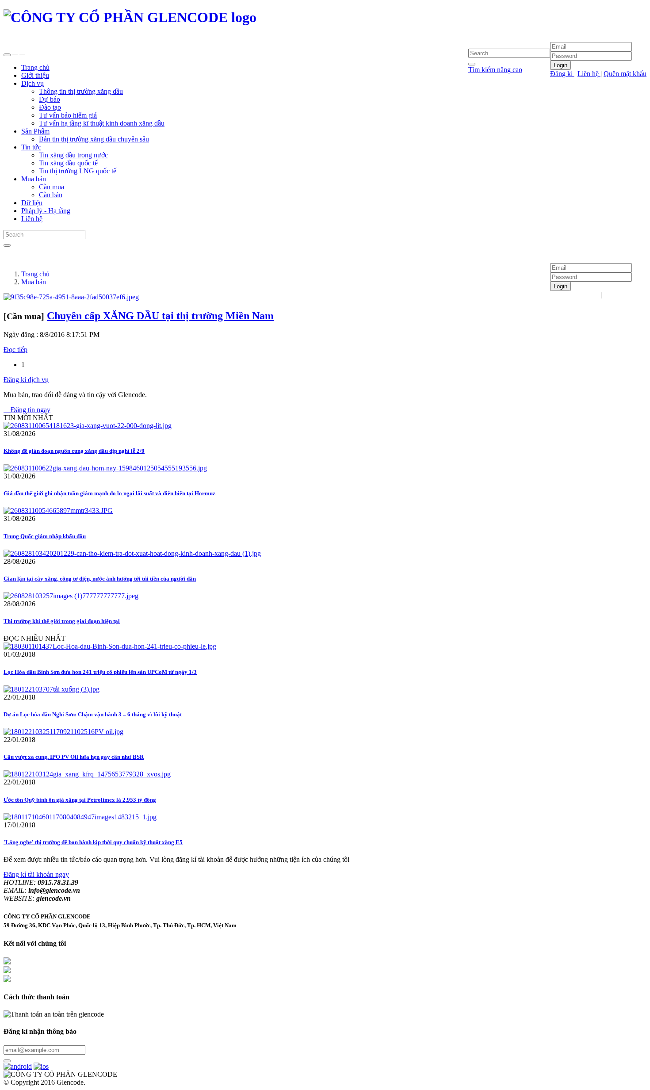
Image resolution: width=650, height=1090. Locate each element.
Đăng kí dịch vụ (26, 379)
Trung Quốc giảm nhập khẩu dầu (45, 536)
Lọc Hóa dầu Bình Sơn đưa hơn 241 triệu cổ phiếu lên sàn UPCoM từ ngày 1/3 (100, 672)
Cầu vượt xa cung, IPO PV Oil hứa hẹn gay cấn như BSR (74, 756)
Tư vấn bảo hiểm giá (68, 115)
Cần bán (50, 195)
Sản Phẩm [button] (35, 131)
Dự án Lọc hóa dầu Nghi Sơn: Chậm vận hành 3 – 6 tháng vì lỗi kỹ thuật (93, 714)
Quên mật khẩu (625, 73)
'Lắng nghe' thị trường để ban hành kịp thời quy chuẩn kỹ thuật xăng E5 (93, 842)
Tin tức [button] (31, 147)
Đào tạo (50, 107)
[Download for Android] (18, 1066)
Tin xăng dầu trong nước (73, 155)
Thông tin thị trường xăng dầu (81, 91)
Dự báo (49, 99)
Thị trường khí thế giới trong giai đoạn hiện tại (62, 621)
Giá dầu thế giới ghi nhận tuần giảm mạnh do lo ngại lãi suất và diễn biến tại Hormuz (109, 493)
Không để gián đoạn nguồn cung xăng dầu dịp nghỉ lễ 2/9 (74, 450)
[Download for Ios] (41, 1066)
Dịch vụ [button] (32, 83)
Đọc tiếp (15, 349)
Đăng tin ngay (27, 409)
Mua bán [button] (33, 179)
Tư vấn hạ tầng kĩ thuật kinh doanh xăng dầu (101, 123)
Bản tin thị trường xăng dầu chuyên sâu (94, 139)
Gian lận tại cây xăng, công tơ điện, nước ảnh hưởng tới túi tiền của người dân (100, 578)
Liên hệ (588, 73)
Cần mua (51, 187)
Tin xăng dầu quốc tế (68, 163)
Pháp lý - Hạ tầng (45, 210)
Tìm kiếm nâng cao (495, 69)
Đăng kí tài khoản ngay (36, 874)
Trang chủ (35, 67)
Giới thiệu (35, 75)
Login (560, 65)
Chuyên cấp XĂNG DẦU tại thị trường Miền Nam (160, 315)
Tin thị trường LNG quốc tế (77, 171)
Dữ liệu (31, 203)
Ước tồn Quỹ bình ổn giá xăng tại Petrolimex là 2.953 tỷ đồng (80, 799)
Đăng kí (562, 73)
